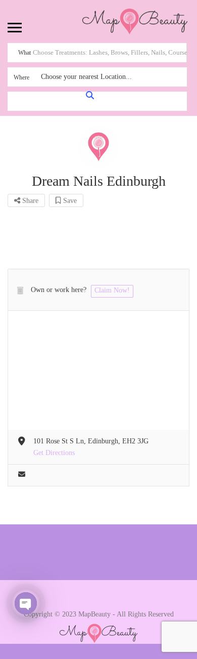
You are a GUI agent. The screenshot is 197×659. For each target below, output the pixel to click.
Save (69, 200)
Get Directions (54, 453)
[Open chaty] (26, 603)
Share (29, 200)
